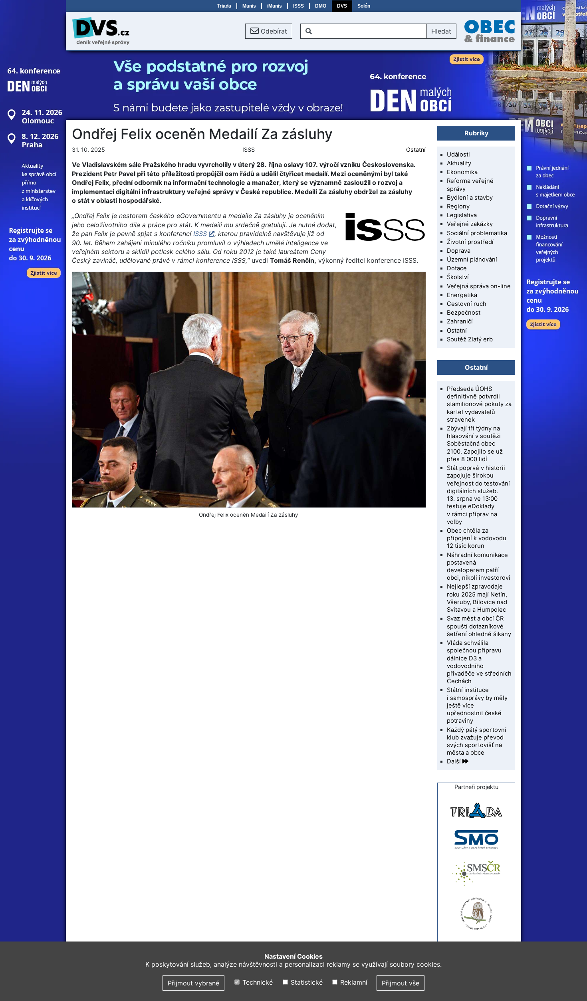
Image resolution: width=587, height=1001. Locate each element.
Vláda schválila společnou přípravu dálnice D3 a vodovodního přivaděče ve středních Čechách (479, 662)
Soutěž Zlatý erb (470, 339)
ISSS (298, 6)
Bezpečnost (463, 312)
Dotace (457, 268)
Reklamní (352, 982)
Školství (458, 277)
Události (458, 154)
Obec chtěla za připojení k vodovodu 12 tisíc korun (476, 538)
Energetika (462, 295)
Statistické (305, 982)
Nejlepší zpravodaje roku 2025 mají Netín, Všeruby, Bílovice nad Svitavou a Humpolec (477, 598)
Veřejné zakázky (470, 224)
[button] (268, 31)
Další (454, 761)
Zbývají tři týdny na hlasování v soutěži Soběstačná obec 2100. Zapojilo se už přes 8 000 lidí (475, 444)
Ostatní (415, 149)
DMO (320, 6)
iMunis (274, 6)
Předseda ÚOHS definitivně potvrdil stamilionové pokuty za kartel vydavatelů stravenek (479, 404)
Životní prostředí (470, 242)
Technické (256, 982)
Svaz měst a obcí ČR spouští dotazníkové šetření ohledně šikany (479, 626)
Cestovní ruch (466, 303)
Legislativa (462, 215)
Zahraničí (460, 321)
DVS (342, 6)
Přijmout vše (400, 983)
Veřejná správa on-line (479, 286)
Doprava (458, 250)
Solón (363, 6)
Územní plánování (472, 259)
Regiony (458, 206)
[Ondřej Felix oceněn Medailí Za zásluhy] (248, 390)
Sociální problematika (477, 233)
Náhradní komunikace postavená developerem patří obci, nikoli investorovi (478, 566)
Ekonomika (462, 172)
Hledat (441, 31)
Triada (224, 6)
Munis (249, 6)
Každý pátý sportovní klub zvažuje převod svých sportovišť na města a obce (476, 741)
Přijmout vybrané (193, 983)
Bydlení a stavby (470, 197)
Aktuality (459, 163)
